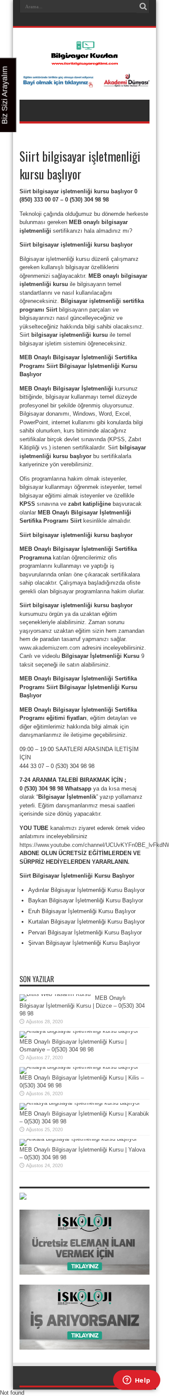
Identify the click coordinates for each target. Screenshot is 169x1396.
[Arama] (143, 6)
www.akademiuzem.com (50, 647)
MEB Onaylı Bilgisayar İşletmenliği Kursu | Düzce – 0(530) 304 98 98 (82, 1006)
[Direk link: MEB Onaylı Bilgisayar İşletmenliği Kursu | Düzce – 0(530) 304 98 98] (55, 994)
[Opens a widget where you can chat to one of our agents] (136, 1381)
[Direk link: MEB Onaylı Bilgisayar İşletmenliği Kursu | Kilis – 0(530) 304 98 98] (79, 1067)
